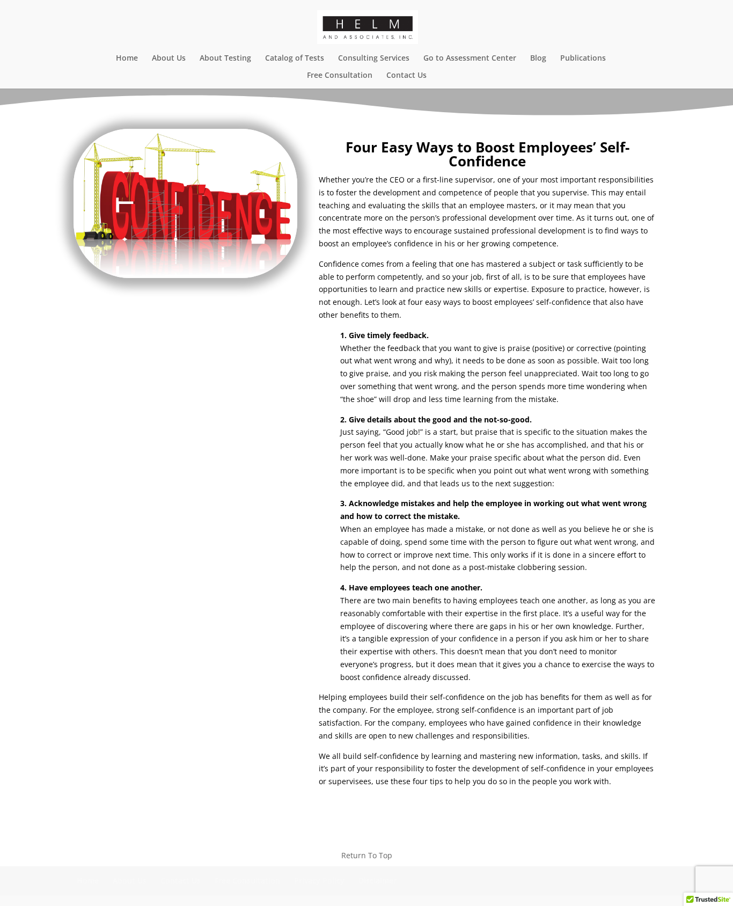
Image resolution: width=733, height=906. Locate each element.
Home (127, 58)
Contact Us (406, 75)
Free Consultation (339, 75)
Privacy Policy (319, 880)
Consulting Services (373, 58)
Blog (538, 58)
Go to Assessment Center (469, 58)
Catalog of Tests (294, 58)
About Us (169, 58)
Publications (583, 58)
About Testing (225, 58)
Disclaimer (377, 880)
